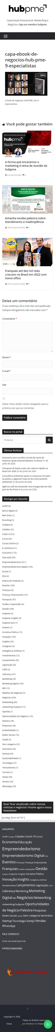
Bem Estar (7, 515)
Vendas (5, 781)
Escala (5, 571)
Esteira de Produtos (11, 580)
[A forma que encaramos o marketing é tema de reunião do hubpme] (27, 132)
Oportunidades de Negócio (15, 716)
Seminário (7, 749)
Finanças (6, 590)
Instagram (7, 646)
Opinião (6, 711)
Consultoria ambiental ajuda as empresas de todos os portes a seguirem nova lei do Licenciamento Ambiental (26, 479)
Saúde (5, 739)
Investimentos (9, 655)
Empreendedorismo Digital (15, 566)
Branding (6, 520)
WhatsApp (7, 786)
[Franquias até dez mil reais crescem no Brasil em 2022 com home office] (27, 239)
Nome (6, 357)
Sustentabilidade (10, 758)
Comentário (9, 318)
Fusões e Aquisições (11, 604)
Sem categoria (9, 744)
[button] (48, 1024)
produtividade (9, 730)
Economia (6, 552)
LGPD (4, 669)
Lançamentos (8, 660)
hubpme (6, 613)
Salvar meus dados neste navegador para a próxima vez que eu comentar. (25, 406)
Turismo (6, 772)
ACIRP (5, 506)
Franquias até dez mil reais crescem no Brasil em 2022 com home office (26, 274)
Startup (5, 753)
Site (4, 384)
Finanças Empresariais (13, 594)
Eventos (6, 585)
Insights (6, 641)
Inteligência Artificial (12, 650)
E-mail (6, 371)
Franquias (7, 599)
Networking (7, 702)
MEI (4, 688)
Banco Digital (8, 510)
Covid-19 (6, 534)
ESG (4, 576)
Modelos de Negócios (12, 692)
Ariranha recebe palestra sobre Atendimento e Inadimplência (25, 220)
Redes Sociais (8, 735)
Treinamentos (8, 767)
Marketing (7, 678)
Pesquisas (7, 725)
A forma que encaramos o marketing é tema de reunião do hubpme (26, 165)
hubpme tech (8, 622)
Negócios (6, 697)
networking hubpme (11, 707)
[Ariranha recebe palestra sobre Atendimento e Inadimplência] (27, 187)
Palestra (6, 721)
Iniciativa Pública (10, 632)
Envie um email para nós (14, 941)
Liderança (7, 674)
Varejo (5, 777)
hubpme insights (10, 618)
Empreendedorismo (11, 562)
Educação (6, 557)
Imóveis (5, 627)
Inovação (6, 636)
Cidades (6, 529)
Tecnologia (7, 763)
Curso (5, 538)
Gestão (5, 608)
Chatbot (6, 524)
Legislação (7, 664)
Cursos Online (9, 543)
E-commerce (8, 548)
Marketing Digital (10, 683)
